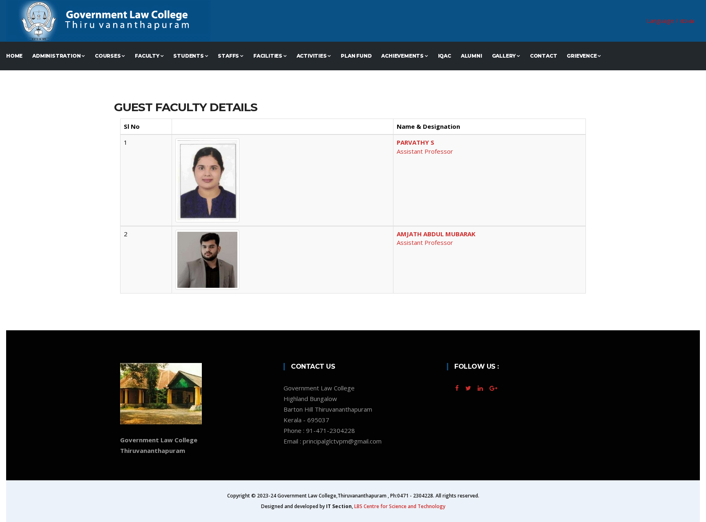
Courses (108, 56)
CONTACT (543, 56)
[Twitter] (469, 388)
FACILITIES (268, 56)
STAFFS (229, 56)
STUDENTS (189, 56)
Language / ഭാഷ (670, 20)
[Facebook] (457, 388)
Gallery (504, 56)
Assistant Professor (425, 146)
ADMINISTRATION (57, 56)
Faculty (147, 56)
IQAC (444, 56)
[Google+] (492, 388)
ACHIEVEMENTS (402, 56)
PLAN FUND (356, 56)
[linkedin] (480, 388)
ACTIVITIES (312, 56)
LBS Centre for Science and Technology (399, 506)
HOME (14, 56)
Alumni (471, 56)
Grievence (582, 56)
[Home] (264, 20)
